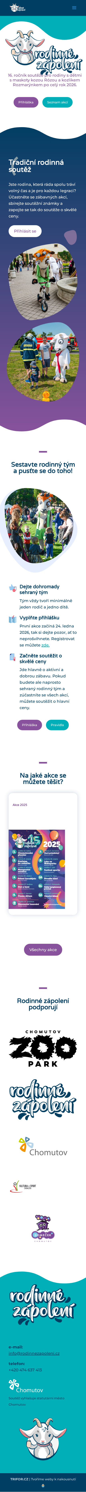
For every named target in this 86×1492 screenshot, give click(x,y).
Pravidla (57, 725)
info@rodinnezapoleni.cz (34, 1353)
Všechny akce (43, 949)
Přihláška (29, 725)
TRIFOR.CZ (19, 1479)
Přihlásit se (25, 231)
